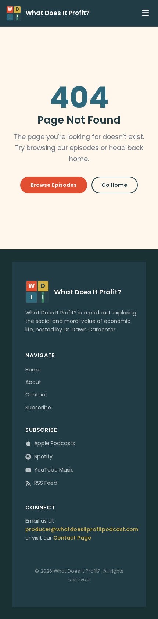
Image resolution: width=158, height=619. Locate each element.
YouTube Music (54, 469)
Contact (36, 394)
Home (33, 369)
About (33, 382)
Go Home (114, 185)
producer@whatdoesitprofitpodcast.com (81, 529)
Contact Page (72, 537)
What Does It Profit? (58, 13)
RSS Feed (45, 483)
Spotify (43, 456)
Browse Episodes (53, 185)
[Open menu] (145, 13)
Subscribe (38, 407)
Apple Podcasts (54, 443)
